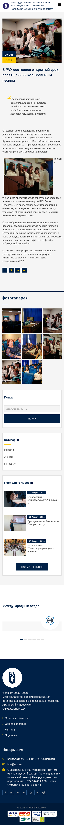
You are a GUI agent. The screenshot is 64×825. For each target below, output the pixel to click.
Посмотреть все (32, 567)
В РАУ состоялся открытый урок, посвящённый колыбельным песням (30, 75)
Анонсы (8, 456)
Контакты (10, 729)
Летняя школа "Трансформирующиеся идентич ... (40, 548)
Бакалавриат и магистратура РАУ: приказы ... (43, 499)
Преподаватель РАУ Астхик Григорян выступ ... (43, 522)
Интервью (10, 463)
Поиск (32, 418)
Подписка (11, 735)
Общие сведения (15, 724)
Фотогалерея (15, 298)
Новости (9, 449)
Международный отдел (20, 606)
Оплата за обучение (17, 718)
